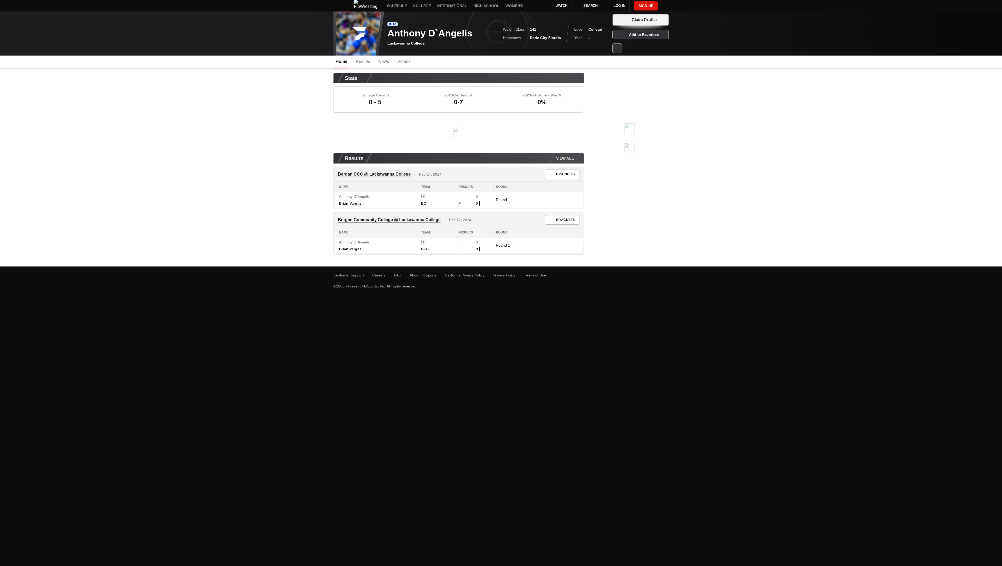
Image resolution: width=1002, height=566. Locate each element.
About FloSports (423, 275)
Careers (379, 275)
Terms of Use (535, 275)
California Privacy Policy (464, 275)
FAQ (397, 275)
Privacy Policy (504, 275)
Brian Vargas (350, 249)
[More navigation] (536, 6)
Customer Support (348, 275)
